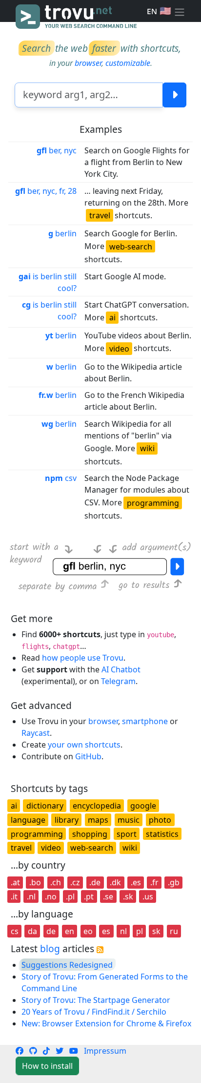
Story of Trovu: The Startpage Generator (95, 1000)
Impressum (105, 1050)
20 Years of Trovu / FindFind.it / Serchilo (93, 1011)
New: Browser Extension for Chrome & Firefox (106, 1023)
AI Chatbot (121, 669)
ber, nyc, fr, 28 (46, 191)
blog (50, 948)
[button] (179, 11)
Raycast (35, 733)
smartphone (145, 721)
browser (88, 63)
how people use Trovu (82, 657)
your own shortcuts (84, 744)
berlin (62, 233)
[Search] (174, 95)
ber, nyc (57, 150)
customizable (127, 63)
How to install (47, 1066)
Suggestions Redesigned (67, 964)
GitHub (88, 756)
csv (61, 478)
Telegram (118, 681)
